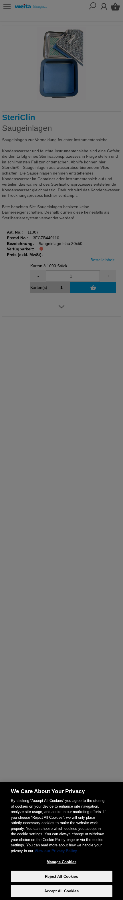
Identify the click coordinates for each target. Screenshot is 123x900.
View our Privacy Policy (56, 851)
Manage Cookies (61, 862)
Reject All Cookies (61, 876)
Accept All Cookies (61, 891)
